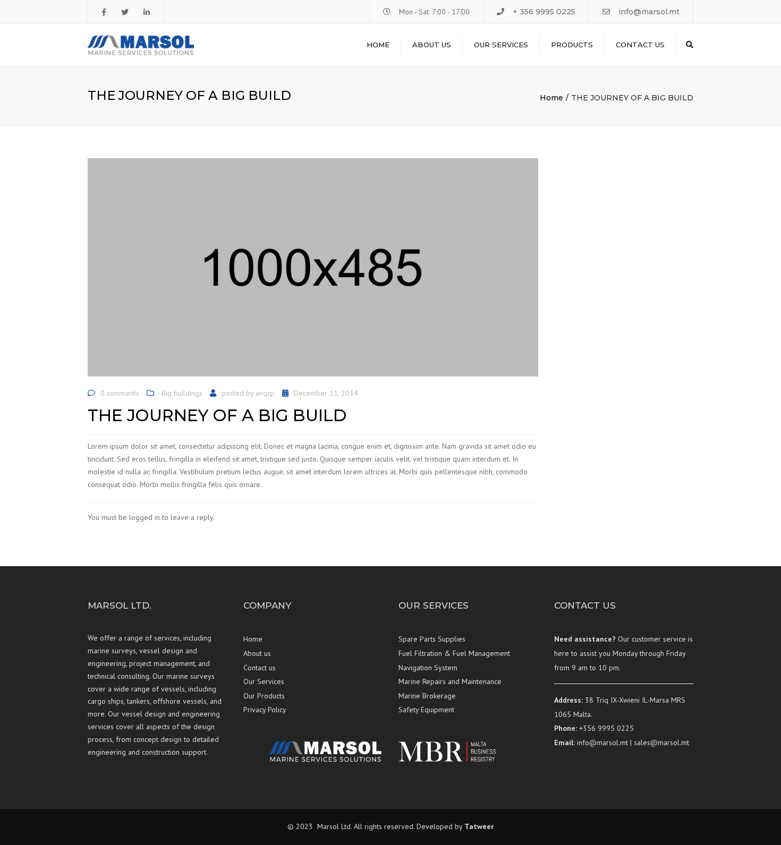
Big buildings (182, 393)
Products (572, 44)
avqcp (265, 393)
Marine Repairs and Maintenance (450, 681)
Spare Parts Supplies (431, 639)
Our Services (501, 44)
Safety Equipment (426, 709)
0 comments (119, 393)
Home (378, 44)
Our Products (264, 696)
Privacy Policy (264, 709)
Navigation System (427, 667)
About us (431, 44)
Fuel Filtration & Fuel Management (454, 653)
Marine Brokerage (427, 696)
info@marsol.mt (649, 11)
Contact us (640, 44)
